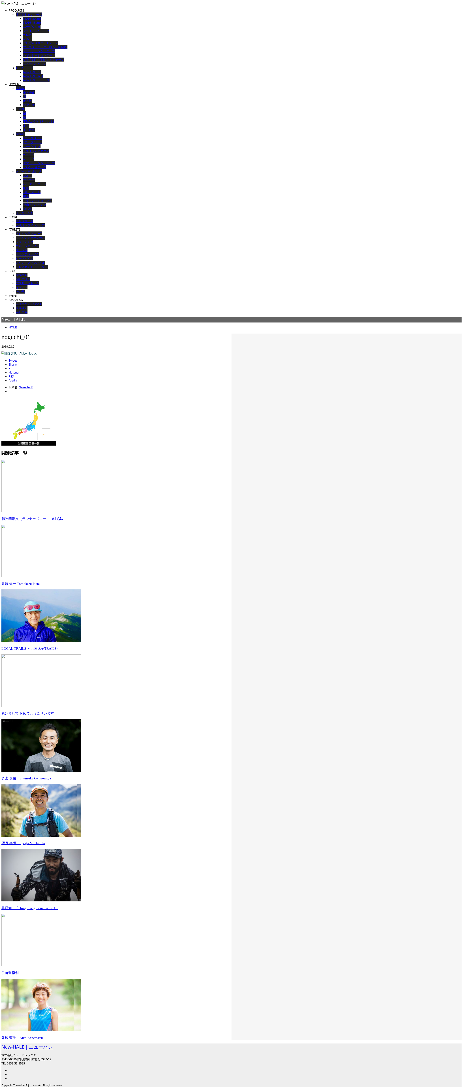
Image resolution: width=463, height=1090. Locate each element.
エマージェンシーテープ (39, 51)
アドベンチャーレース (30, 238)
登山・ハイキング (34, 205)
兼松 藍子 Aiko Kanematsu (22, 1038)
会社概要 (21, 312)
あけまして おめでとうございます (27, 713)
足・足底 (29, 130)
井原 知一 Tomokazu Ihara (20, 584)
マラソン (21, 250)
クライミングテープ (36, 31)
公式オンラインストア (30, 225)
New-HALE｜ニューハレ (27, 1046)
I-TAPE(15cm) (32, 23)
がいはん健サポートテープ (40, 43)
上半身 (20, 88)
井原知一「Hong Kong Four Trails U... (29, 908)
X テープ (28, 159)
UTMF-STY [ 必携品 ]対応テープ (43, 60)
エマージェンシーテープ (39, 163)
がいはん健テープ (34, 167)
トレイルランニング (29, 233)
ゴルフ (27, 176)
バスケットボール (34, 184)
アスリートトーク (27, 283)
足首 (26, 126)
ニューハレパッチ (34, 64)
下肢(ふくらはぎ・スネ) (38, 121)
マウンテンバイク (27, 254)
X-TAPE (27, 39)
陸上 (26, 196)
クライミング (24, 242)
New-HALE (26, 387)
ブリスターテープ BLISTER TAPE (45, 47)
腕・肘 (27, 101)
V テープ (28, 155)
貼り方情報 (23, 279)
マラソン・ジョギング (37, 201)
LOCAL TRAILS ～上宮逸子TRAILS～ (30, 648)
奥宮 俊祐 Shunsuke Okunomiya (26, 778)
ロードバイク (24, 258)
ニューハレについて (29, 304)
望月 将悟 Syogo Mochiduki (23, 843)
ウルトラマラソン (27, 246)
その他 (20, 292)
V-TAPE (27, 35)
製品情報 (21, 275)
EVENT (13, 296)
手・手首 (29, 92)
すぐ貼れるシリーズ (29, 14)
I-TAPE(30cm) (32, 19)
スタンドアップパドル (30, 263)
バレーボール (32, 192)
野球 (26, 188)
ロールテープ (24, 68)
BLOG (12, 271)
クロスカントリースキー (32, 267)
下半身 (20, 109)
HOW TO (15, 84)
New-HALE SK (32, 72)
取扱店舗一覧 (24, 221)
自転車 (27, 209)
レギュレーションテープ (39, 55)
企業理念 (21, 308)
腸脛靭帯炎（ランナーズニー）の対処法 (32, 519)
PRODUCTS (16, 10)
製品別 (20, 134)
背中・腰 (29, 105)
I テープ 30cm (32, 138)
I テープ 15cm (32, 142)
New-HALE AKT (33, 76)
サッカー (29, 180)
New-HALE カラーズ (36, 80)
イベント (21, 287)
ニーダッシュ (32, 27)
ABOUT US (16, 300)
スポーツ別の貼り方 (29, 171)
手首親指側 (10, 973)
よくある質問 (24, 213)
